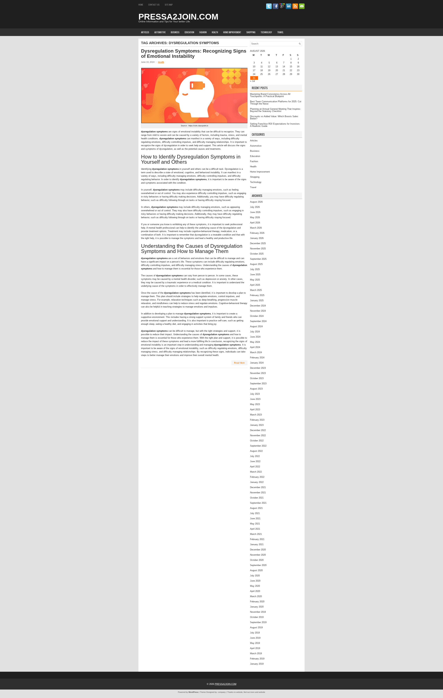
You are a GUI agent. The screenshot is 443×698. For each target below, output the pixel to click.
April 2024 (255, 347)
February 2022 (257, 477)
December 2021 (258, 487)
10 (254, 66)
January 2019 (257, 664)
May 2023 (255, 404)
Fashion (203, 32)
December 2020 (258, 549)
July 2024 (255, 331)
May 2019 (255, 643)
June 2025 (255, 274)
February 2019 (257, 658)
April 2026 (255, 222)
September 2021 (258, 503)
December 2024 (258, 305)
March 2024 (256, 352)
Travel (280, 32)
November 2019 (258, 612)
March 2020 (256, 596)
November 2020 (258, 555)
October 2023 (257, 378)
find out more (249, 692)
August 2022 (256, 451)
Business (175, 32)
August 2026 (256, 202)
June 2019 (255, 638)
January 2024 (257, 362)
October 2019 (257, 617)
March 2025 (256, 290)
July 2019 (255, 632)
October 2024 (257, 316)
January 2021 (257, 544)
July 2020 (255, 575)
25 (261, 74)
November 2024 (258, 311)
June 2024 (255, 337)
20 (276, 70)
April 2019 (255, 648)
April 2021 (255, 529)
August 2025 (256, 264)
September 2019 (258, 622)
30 (298, 74)
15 (291, 66)
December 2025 (258, 243)
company (222, 692)
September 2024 (258, 321)
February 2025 (257, 295)
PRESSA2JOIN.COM (178, 16)
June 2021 (255, 518)
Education (189, 32)
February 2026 (257, 233)
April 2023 (255, 409)
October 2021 (257, 497)
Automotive (160, 32)
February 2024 (257, 357)
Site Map (169, 4)
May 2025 (255, 279)
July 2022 (255, 456)
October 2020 (257, 560)
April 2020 (255, 591)
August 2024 (256, 326)
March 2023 (256, 414)
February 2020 (257, 601)
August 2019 (256, 627)
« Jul (252, 81)
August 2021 (256, 508)
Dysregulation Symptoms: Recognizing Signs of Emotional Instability (193, 53)
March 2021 (256, 534)
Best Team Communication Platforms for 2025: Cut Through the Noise (275, 102)
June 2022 (255, 461)
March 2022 (256, 471)
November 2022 (258, 435)
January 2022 (257, 482)
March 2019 (256, 653)
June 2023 (255, 399)
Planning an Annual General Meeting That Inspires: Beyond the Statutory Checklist (275, 110)
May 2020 (255, 586)
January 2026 (257, 238)
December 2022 (258, 430)
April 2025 (255, 285)
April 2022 (255, 466)
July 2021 (255, 513)
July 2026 (255, 207)
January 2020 (257, 606)
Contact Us (154, 4)
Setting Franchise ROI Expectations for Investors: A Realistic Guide (275, 125)
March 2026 (256, 227)
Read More (239, 363)
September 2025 (258, 259)
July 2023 (255, 394)
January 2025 (257, 300)
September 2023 (258, 383)
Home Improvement (232, 32)
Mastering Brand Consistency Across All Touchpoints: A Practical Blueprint (270, 95)
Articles (145, 32)
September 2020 (258, 565)
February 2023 (257, 420)
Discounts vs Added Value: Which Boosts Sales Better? (274, 117)
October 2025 (257, 253)
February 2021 (257, 539)
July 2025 (255, 269)
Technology (266, 32)
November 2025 (258, 248)
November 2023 (258, 373)
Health (215, 32)
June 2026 (255, 212)
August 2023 (256, 388)
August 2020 (256, 570)
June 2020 (255, 580)
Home (140, 4)
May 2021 (255, 523)
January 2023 (257, 425)
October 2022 (257, 440)
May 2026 (255, 217)
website (239, 692)
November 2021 (258, 492)
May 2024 (255, 342)
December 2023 (258, 368)
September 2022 (258, 446)
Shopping (250, 32)
